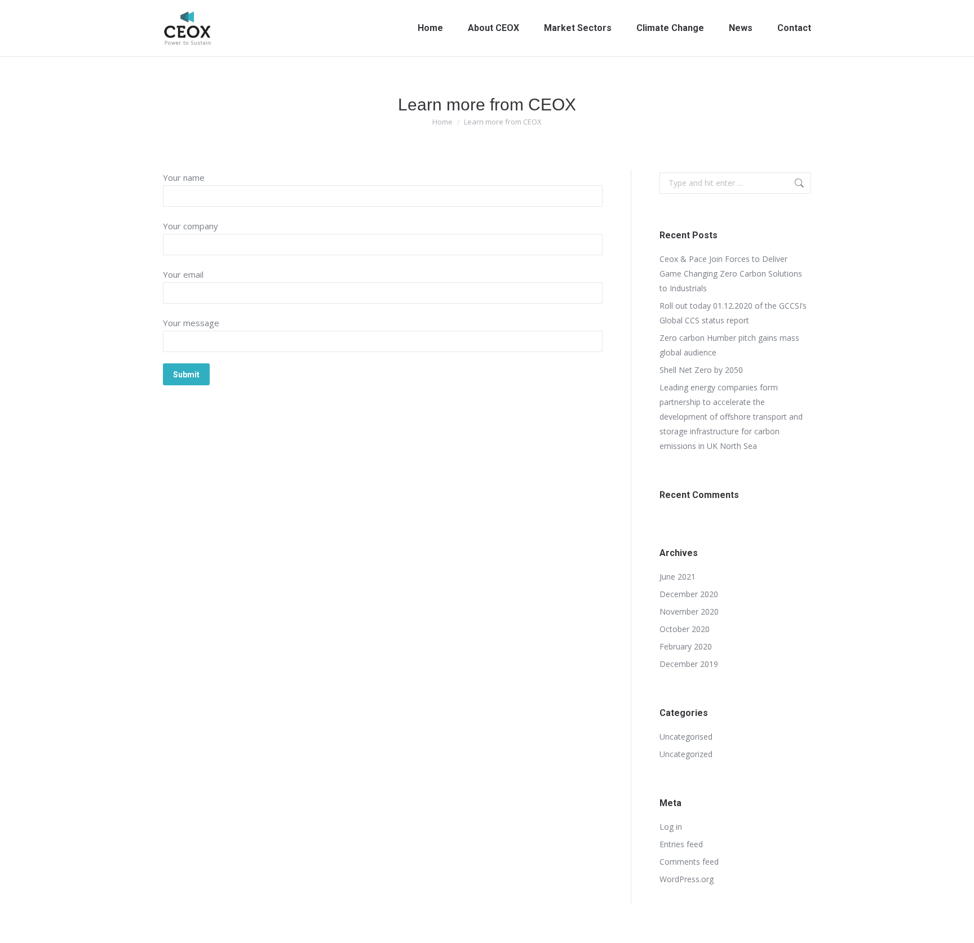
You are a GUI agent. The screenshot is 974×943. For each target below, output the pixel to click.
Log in (670, 826)
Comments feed (689, 861)
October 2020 (684, 629)
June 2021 (677, 576)
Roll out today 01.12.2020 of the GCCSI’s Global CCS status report (733, 313)
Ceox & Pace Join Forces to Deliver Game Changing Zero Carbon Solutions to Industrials (730, 273)
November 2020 (689, 611)
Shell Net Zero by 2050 (701, 369)
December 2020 (688, 594)
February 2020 (685, 646)
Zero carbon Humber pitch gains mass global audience (729, 345)
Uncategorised (685, 736)
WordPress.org (686, 879)
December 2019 (688, 664)
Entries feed (681, 844)
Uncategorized (685, 754)
